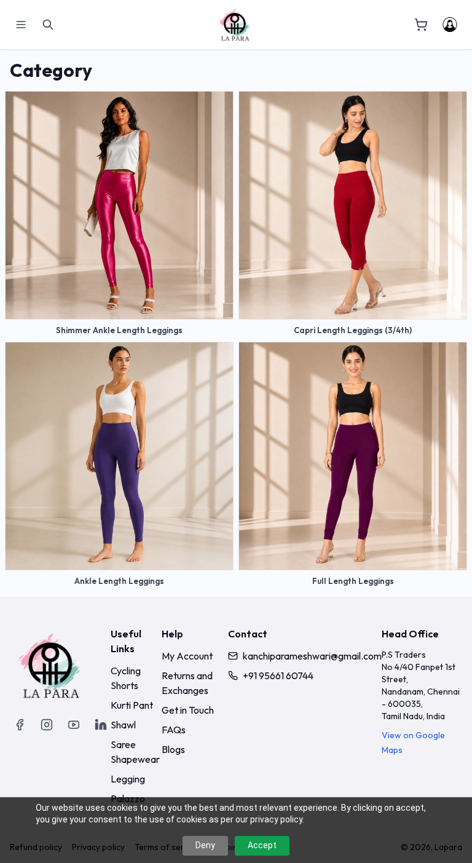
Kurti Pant (132, 705)
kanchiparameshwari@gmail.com (312, 656)
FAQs (174, 729)
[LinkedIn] (101, 725)
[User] (450, 24)
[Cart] (421, 24)
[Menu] (21, 25)
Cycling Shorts (126, 678)
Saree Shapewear (135, 751)
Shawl (123, 725)
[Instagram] (47, 725)
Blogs (173, 749)
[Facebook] (20, 725)
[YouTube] (74, 725)
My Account (187, 656)
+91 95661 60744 (278, 675)
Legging (128, 779)
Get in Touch (188, 710)
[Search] (48, 25)
